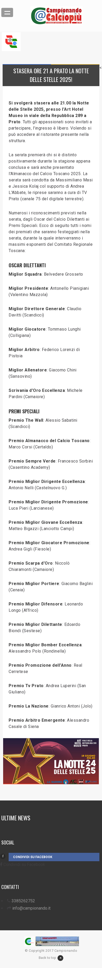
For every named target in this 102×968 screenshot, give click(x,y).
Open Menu (7, 12)
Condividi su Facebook (32, 857)
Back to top (47, 958)
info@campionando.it (31, 908)
